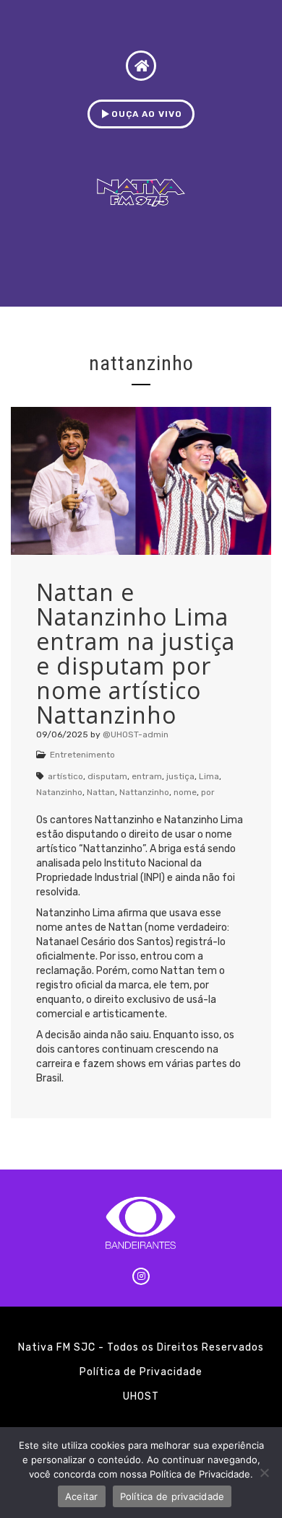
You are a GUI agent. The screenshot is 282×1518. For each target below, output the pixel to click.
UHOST (141, 1396)
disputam (107, 776)
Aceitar (81, 1496)
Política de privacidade (172, 1496)
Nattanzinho (144, 792)
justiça (180, 776)
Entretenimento (82, 755)
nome (185, 792)
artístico (65, 776)
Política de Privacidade (141, 1372)
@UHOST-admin (135, 734)
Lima (209, 776)
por (208, 792)
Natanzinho (59, 792)
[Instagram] (141, 1276)
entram (147, 776)
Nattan (101, 792)
